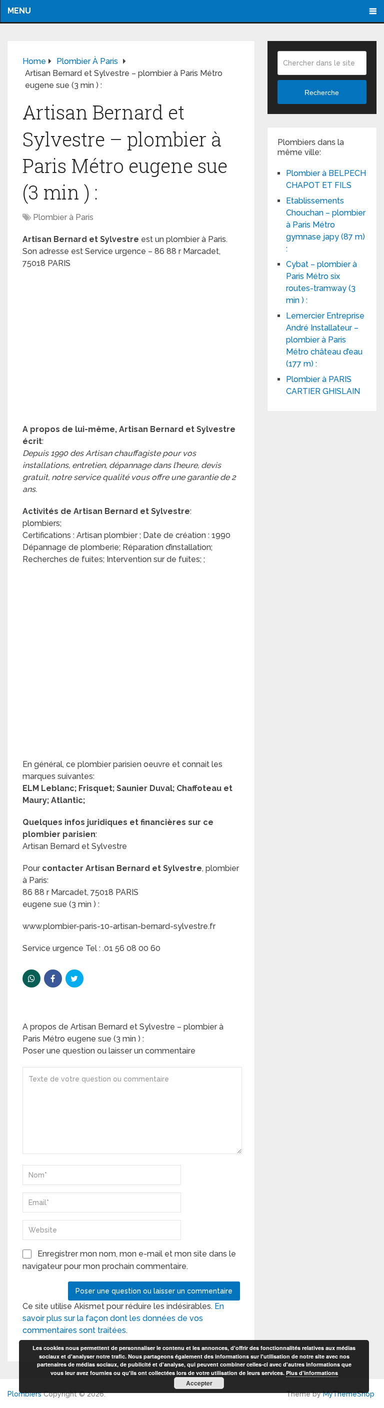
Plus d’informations (312, 1372)
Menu (19, 11)
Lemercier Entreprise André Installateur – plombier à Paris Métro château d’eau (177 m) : (325, 339)
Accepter (199, 1383)
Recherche (321, 92)
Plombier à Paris (63, 217)
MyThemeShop (348, 1394)
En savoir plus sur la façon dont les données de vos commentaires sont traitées (123, 1318)
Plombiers (25, 1394)
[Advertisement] (131, 350)
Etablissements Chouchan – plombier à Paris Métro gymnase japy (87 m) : (326, 225)
